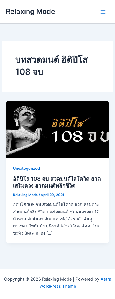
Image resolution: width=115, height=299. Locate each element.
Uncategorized (26, 168)
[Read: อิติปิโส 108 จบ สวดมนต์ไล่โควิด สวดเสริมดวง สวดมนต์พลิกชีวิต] (57, 129)
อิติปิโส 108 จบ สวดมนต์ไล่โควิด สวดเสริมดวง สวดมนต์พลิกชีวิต (57, 182)
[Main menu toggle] (103, 12)
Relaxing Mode (30, 11)
